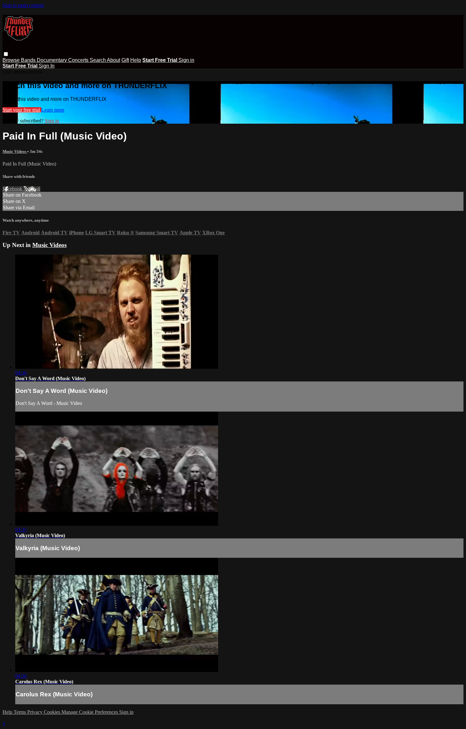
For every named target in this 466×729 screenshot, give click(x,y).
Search (98, 60)
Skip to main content (23, 5)
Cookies (52, 712)
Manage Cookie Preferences (90, 712)
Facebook (13, 189)
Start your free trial (22, 110)
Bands (29, 60)
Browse (12, 60)
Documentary (52, 60)
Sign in (186, 60)
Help (135, 60)
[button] (6, 54)
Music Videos (15, 151)
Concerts (79, 60)
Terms (20, 712)
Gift (125, 60)
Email (34, 189)
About (113, 60)
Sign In (47, 65)
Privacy (35, 712)
